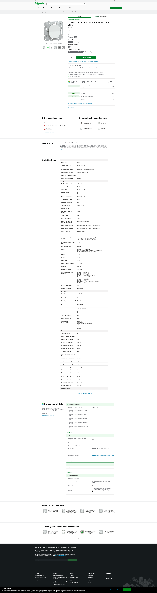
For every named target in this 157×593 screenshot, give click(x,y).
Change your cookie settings (116, 589)
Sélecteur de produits (39, 579)
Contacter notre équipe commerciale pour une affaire (60, 582)
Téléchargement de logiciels (40, 577)
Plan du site (90, 575)
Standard (79, 16)
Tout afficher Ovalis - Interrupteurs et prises (52, 15)
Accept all (127, 589)
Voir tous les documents (49, 132)
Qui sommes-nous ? (74, 577)
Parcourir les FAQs (91, 579)
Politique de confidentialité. (60, 555)
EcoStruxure (90, 580)
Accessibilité (72, 579)
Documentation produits (39, 575)
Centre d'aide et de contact (58, 575)
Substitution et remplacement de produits (43, 580)
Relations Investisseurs (75, 582)
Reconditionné (103, 16)
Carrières (72, 575)
